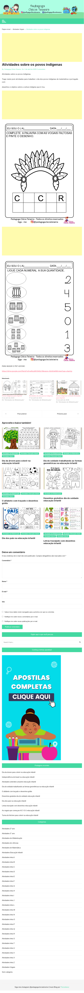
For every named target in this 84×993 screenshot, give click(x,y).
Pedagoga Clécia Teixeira (12, 69)
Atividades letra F (8, 881)
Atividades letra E (8, 876)
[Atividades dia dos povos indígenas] (41, 387)
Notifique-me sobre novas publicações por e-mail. (21, 621)
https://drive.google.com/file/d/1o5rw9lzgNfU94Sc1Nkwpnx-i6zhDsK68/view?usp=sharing (37, 371)
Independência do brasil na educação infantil (18, 777)
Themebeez (64, 987)
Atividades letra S (8, 938)
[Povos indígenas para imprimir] (14, 387)
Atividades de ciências (10, 843)
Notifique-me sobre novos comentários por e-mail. (21, 617)
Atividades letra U (8, 948)
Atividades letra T (8, 943)
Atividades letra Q (8, 929)
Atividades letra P (8, 924)
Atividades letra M (8, 910)
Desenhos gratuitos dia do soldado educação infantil (21, 796)
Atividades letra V (8, 953)
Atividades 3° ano (8, 833)
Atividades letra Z (8, 962)
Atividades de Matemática (10, 453)
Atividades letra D (8, 872)
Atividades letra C (8, 867)
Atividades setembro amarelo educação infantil (19, 782)
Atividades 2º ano (8, 829)
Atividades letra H (8, 891)
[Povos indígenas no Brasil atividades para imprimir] (68, 387)
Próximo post (62, 414)
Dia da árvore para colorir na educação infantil (16, 462)
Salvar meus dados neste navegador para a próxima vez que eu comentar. (29, 612)
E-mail (4, 591)
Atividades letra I (8, 895)
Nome (4, 581)
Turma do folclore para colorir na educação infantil (20, 815)
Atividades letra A (8, 456)
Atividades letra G (8, 886)
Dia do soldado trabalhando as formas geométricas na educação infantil (62, 462)
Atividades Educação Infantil (29, 453)
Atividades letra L (8, 905)
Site (3, 602)
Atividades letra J (8, 900)
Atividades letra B (63, 536)
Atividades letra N (8, 915)
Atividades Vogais (8, 967)
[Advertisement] (42, 47)
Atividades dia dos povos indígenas (41, 396)
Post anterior (22, 414)
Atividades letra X (8, 958)
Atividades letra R (8, 934)
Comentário (6, 560)
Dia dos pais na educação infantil (18, 538)
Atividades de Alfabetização (53, 453)
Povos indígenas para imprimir (12, 396)
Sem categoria (7, 972)
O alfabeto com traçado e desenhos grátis (17, 791)
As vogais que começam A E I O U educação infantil (20, 810)
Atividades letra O (8, 919)
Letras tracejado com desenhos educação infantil (59, 542)
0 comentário (41, 69)
